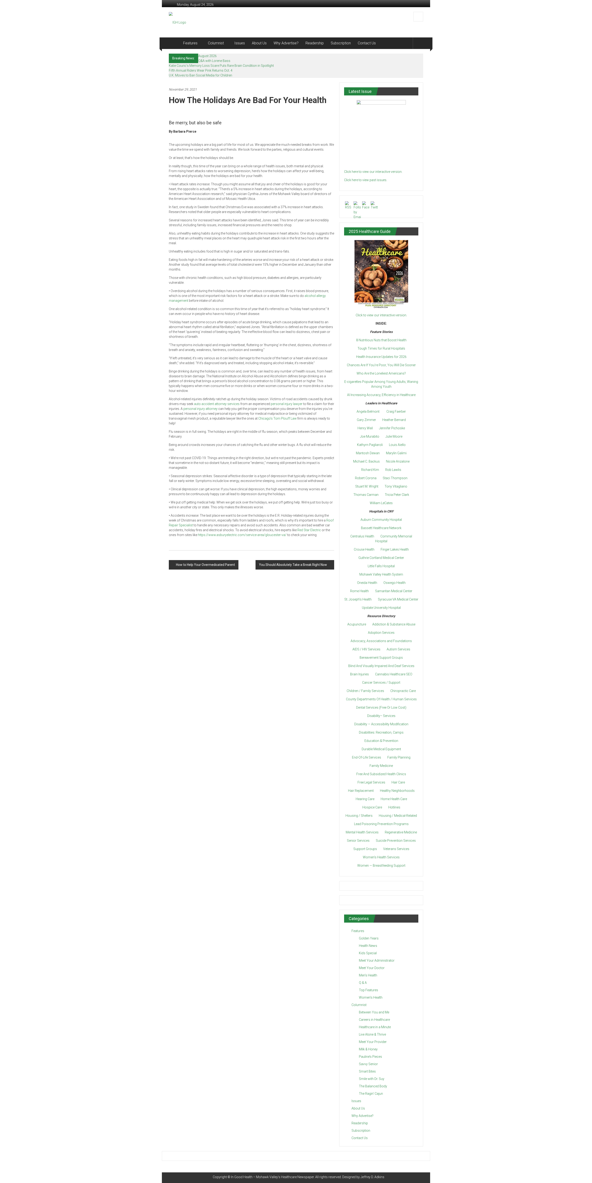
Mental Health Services (362, 832)
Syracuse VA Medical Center (398, 599)
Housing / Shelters (359, 815)
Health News (368, 946)
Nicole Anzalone (398, 461)
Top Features (368, 990)
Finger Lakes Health (395, 549)
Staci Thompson (395, 478)
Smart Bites (367, 1071)
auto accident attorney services (217, 404)
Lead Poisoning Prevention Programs (381, 824)
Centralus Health (362, 536)
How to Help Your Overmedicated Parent (205, 565)
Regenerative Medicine (401, 832)
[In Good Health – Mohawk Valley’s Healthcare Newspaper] (174, 43)
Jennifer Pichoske (392, 428)
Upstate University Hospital (381, 608)
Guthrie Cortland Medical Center (381, 558)
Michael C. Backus (366, 461)
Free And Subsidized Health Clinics (381, 774)
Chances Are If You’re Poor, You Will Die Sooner (381, 365)
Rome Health (359, 591)
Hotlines (394, 807)
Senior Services (358, 840)
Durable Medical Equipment (381, 749)
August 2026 (207, 56)
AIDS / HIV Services (366, 649)
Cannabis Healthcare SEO (393, 674)
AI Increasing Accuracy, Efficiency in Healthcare (381, 395)
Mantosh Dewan (368, 453)
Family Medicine (381, 766)
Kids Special (368, 953)
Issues (239, 43)
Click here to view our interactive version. (373, 172)
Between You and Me (374, 1012)
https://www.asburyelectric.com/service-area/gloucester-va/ (242, 535)
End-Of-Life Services (366, 757)
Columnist (216, 43)
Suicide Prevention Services (396, 840)
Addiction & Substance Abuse (393, 624)
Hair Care (398, 782)
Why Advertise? (286, 43)
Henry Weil (365, 428)
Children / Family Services (365, 691)
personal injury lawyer (286, 404)
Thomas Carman (366, 495)
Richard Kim (370, 470)
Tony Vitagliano (396, 486)
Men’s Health (368, 975)
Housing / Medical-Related (398, 815)
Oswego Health (394, 583)
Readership (314, 43)
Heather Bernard (394, 420)
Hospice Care (372, 807)
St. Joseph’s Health (358, 599)
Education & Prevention (381, 741)
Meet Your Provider (373, 1042)
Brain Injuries (359, 674)
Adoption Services (381, 632)
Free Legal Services (371, 782)
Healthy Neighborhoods (397, 791)
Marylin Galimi (396, 453)
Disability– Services (381, 716)
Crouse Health (364, 549)
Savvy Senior (368, 1064)
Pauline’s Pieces (370, 1056)
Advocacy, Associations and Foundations (381, 641)
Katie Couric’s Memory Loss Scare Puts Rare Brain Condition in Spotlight (221, 65)
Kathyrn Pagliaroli (370, 445)
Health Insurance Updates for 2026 (381, 357)
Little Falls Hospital (381, 566)
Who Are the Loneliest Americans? (381, 373)
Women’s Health (370, 997)
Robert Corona (365, 478)
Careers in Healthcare (374, 1019)
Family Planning (398, 757)
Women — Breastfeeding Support (381, 865)
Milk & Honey (368, 1049)
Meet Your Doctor (372, 968)
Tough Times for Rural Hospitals (381, 348)
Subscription (341, 43)
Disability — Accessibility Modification (381, 724)
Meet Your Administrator (377, 960)
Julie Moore (393, 436)
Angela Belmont (368, 411)
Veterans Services (396, 849)
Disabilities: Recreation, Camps (381, 732)
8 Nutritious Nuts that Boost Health (381, 340)
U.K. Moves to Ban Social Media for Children (200, 75)
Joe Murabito (369, 436)
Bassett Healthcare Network (381, 528)
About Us (259, 43)
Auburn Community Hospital (381, 519)
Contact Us (367, 43)
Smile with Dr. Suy (371, 1079)
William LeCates (381, 503)
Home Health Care (394, 799)
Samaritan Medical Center (393, 591)
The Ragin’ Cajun (371, 1093)
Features (190, 43)
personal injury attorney (200, 409)
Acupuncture (356, 624)
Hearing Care (365, 799)
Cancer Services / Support (381, 682)
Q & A (363, 983)
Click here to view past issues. (365, 180)
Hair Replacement (361, 791)
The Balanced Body (373, 1086)
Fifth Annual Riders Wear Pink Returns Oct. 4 (200, 70)
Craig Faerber (396, 411)
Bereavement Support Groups (381, 657)
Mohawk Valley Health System (381, 574)
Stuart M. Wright (366, 486)
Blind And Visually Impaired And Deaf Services (381, 666)
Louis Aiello (397, 445)
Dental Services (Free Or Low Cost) (381, 707)
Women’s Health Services (381, 857)
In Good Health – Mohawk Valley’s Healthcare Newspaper (272, 1177)
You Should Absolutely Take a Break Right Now (293, 565)
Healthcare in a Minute (375, 1027)
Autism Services (398, 649)
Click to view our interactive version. (381, 315)
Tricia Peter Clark (397, 495)
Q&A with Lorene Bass (214, 61)
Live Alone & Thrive (372, 1034)
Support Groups (365, 849)
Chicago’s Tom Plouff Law (277, 418)
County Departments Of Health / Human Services (381, 699)
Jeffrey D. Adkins (372, 1177)
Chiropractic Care (403, 691)
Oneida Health (367, 583)
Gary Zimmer (366, 420)
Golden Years (369, 938)
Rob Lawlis (393, 470)
